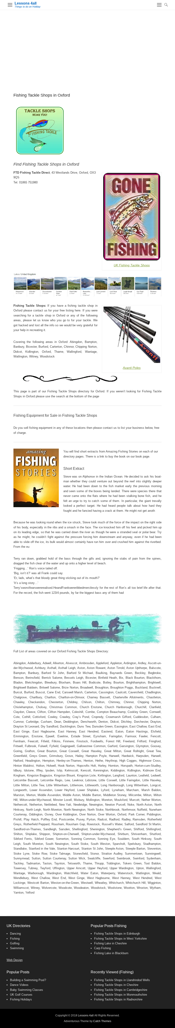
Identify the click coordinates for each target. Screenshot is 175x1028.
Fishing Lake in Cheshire (110, 943)
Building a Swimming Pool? (28, 980)
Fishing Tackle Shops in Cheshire (116, 985)
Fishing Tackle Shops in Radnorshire (118, 999)
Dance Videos (19, 985)
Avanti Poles (132, 368)
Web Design (15, 960)
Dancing (15, 933)
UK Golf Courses (21, 994)
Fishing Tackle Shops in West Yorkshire (120, 938)
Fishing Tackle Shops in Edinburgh (117, 933)
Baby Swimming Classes (26, 990)
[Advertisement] (87, 44)
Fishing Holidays (21, 999)
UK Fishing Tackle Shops (132, 265)
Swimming (17, 948)
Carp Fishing (102, 948)
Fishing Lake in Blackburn (111, 953)
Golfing (14, 943)
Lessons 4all (25, 3)
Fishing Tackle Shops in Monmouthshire (120, 994)
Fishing (15, 938)
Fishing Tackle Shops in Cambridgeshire (120, 990)
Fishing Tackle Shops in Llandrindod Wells (122, 980)
